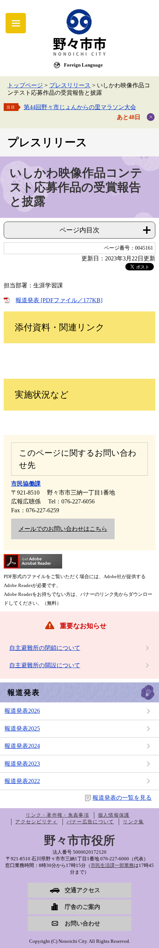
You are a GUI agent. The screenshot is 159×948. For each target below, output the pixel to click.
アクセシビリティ (36, 821)
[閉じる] (151, 117)
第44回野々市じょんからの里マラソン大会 (80, 107)
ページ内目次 (79, 230)
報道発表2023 (22, 763)
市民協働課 (26, 483)
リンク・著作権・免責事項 (57, 815)
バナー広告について (90, 821)
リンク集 (133, 821)
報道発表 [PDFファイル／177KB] (59, 300)
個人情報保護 (114, 815)
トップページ (25, 85)
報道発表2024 (22, 746)
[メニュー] (16, 23)
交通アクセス (82, 890)
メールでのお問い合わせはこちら (62, 529)
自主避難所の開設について (44, 665)
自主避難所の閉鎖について (44, 648)
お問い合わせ (82, 923)
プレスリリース (70, 85)
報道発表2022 (22, 781)
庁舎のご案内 (82, 907)
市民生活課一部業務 (112, 865)
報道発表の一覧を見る (122, 798)
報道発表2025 (22, 728)
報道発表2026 (22, 711)
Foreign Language (83, 65)
